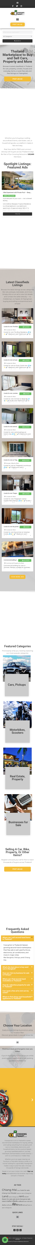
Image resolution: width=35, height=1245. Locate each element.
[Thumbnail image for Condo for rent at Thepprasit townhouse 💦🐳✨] (17, 449)
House (13, 1193)
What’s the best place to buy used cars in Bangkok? (15, 968)
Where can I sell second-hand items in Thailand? (16, 938)
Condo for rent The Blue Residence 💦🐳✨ (17, 326)
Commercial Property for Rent (15, 563)
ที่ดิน (15, 1204)
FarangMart (8, 945)
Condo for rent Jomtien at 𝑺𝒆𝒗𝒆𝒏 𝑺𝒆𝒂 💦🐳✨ (17, 393)
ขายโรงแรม (9, 1205)
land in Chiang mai (13, 1196)
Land (5, 1196)
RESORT (26, 1196)
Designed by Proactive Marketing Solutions (17, 1241)
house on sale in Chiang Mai (24, 1193)
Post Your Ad (9, 149)
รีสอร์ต (20, 1205)
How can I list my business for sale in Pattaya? (16, 974)
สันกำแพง (25, 1205)
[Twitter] (17, 1230)
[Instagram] (20, 1230)
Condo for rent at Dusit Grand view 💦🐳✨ (17, 360)
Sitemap (17, 1239)
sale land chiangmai (20, 1199)
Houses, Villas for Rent (12, 463)
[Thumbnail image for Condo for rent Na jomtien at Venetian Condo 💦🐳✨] (17, 516)
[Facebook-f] (14, 1230)
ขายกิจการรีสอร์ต (12, 1201)
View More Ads (17, 577)
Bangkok (10, 957)
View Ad (18, 213)
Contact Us (21, 1061)
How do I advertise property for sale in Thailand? (16, 986)
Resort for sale (7, 1199)
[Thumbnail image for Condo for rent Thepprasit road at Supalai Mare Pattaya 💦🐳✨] (17, 482)
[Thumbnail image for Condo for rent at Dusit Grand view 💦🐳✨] (17, 349)
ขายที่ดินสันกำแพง (22, 1201)
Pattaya (17, 957)
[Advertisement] (17, 112)
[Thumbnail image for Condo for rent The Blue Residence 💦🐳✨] (17, 316)
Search (18, 41)
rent (21, 1196)
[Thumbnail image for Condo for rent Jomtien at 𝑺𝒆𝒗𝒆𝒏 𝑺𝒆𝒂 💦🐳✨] (17, 382)
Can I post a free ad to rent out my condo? (16, 992)
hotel (18, 1190)
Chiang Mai (9, 1189)
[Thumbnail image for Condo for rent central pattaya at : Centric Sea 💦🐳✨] (17, 416)
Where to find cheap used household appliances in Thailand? (17, 998)
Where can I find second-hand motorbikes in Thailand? (14, 980)
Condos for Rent (11, 330)
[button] (17, 2)
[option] (17, 194)
